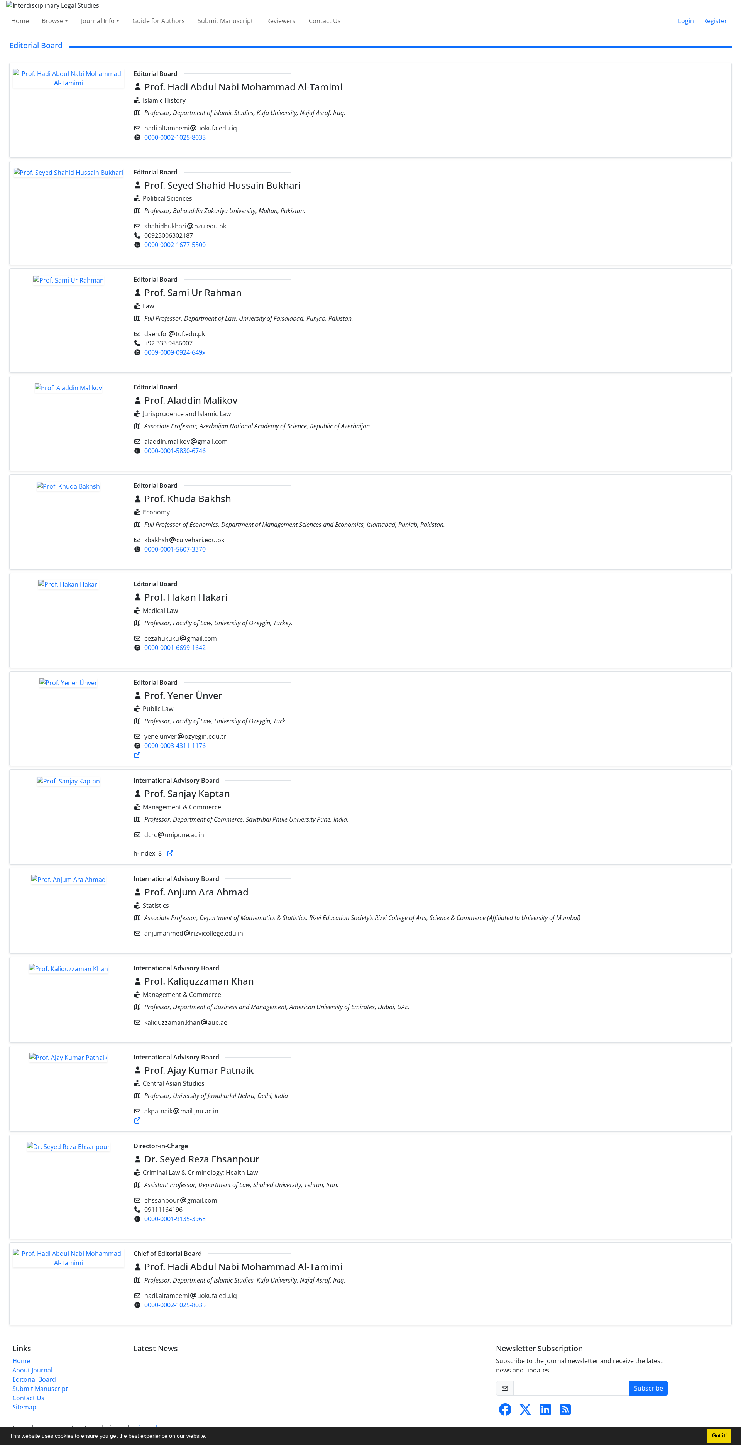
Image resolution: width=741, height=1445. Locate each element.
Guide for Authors (158, 21)
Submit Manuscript (225, 21)
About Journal (32, 1370)
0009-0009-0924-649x (174, 352)
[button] (209, 1437)
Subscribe (648, 1388)
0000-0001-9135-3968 (175, 1219)
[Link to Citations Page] (137, 755)
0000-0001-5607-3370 (175, 549)
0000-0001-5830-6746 (175, 451)
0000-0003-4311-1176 (175, 745)
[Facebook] (505, 1412)
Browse (52, 21)
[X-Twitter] (525, 1412)
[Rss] (565, 1412)
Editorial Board (34, 1379)
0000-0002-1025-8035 (175, 137)
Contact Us (325, 21)
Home (20, 21)
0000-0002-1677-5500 (175, 244)
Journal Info (98, 21)
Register (715, 21)
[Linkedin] (545, 1412)
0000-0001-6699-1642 (175, 647)
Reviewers (281, 21)
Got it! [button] (719, 1435)
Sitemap (24, 1407)
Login (686, 21)
